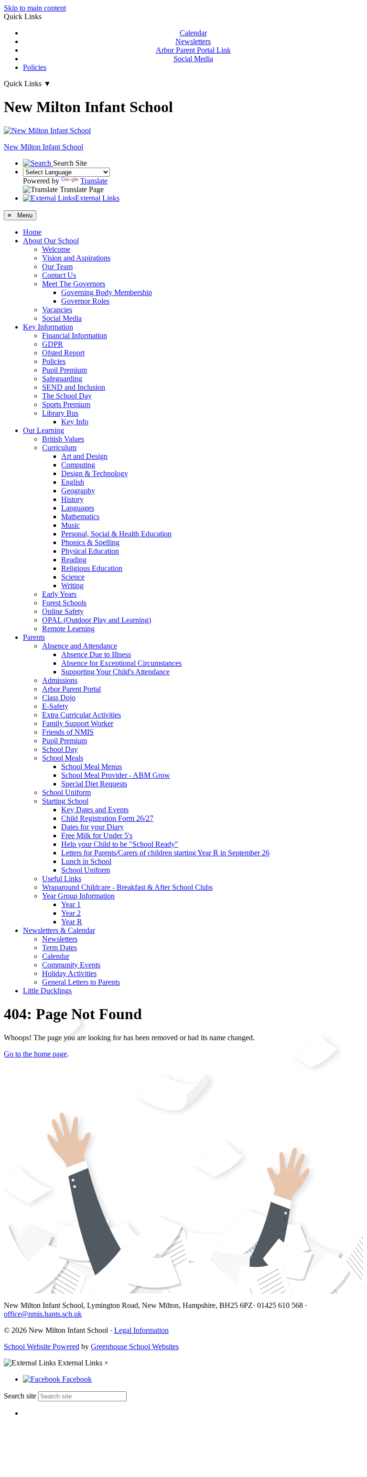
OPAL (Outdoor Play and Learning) (96, 620)
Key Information (48, 327)
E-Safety (55, 706)
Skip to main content (35, 8)
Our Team (57, 266)
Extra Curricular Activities (81, 715)
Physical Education (90, 551)
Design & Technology (94, 473)
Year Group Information (78, 896)
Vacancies (57, 310)
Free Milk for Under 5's (96, 835)
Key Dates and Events (95, 810)
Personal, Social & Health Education (116, 534)
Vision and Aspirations (76, 258)
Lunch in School (86, 861)
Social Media (193, 59)
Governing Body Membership (106, 292)
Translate (94, 181)
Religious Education (91, 568)
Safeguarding (62, 379)
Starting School (65, 801)
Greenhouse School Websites (135, 1346)
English (72, 482)
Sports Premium (66, 404)
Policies (34, 67)
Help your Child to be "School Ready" (119, 844)
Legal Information (141, 1330)
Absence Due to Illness (96, 654)
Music (70, 525)
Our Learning (43, 430)
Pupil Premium (64, 370)
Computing (78, 465)
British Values (63, 439)
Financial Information (74, 335)
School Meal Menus (91, 766)
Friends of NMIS (68, 732)
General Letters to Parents (81, 982)
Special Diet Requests (94, 784)
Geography (78, 491)
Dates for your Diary (92, 827)
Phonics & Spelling (90, 542)
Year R (71, 922)
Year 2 (71, 913)
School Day (60, 749)
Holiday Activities (69, 973)
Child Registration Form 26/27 (107, 818)
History (72, 499)
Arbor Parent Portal (71, 689)
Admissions (59, 680)
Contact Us (59, 275)
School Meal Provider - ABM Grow (115, 775)
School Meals (62, 758)
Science (73, 577)
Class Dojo (59, 697)
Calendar (193, 33)
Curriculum (59, 447)
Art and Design (84, 456)
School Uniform (66, 792)
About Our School (51, 241)
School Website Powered (41, 1346)
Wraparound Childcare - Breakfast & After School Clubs (127, 887)
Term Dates (59, 947)
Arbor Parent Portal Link (193, 50)
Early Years (59, 594)
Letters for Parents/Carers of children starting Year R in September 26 (165, 853)
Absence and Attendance (79, 646)
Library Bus (60, 413)
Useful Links (61, 879)
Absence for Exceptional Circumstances (121, 663)
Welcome (56, 249)
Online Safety (63, 611)
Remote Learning (68, 629)
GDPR (52, 344)
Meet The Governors (73, 284)
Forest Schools (64, 603)
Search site (20, 1396)
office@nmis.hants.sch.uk (43, 1314)
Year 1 (71, 904)
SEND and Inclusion (73, 387)
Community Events (71, 965)
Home (32, 232)
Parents (34, 637)
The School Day (67, 396)
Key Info (74, 422)
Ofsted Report (63, 353)
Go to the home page (35, 1054)
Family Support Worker (77, 723)
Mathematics (80, 516)
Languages (77, 508)
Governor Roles (85, 301)
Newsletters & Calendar (59, 930)
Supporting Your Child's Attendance (115, 672)
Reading (73, 560)
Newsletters (193, 41)
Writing (72, 585)
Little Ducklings (47, 991)
